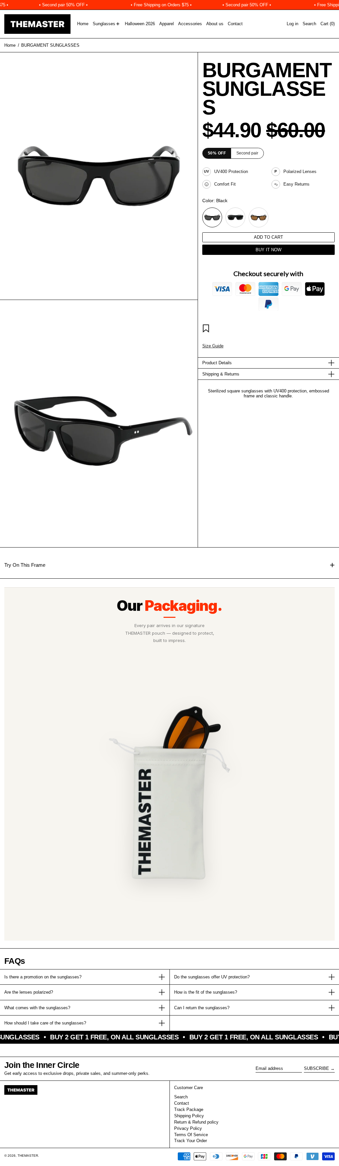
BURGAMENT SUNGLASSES (50, 45)
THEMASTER (28, 1155)
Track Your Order (190, 1140)
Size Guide (212, 345)
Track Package (188, 1109)
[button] (309, 24)
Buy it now (268, 249)
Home (10, 45)
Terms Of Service (191, 1134)
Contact (181, 1103)
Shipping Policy (189, 1115)
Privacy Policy (188, 1128)
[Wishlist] (207, 329)
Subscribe (316, 1068)
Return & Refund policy (196, 1122)
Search (181, 1096)
